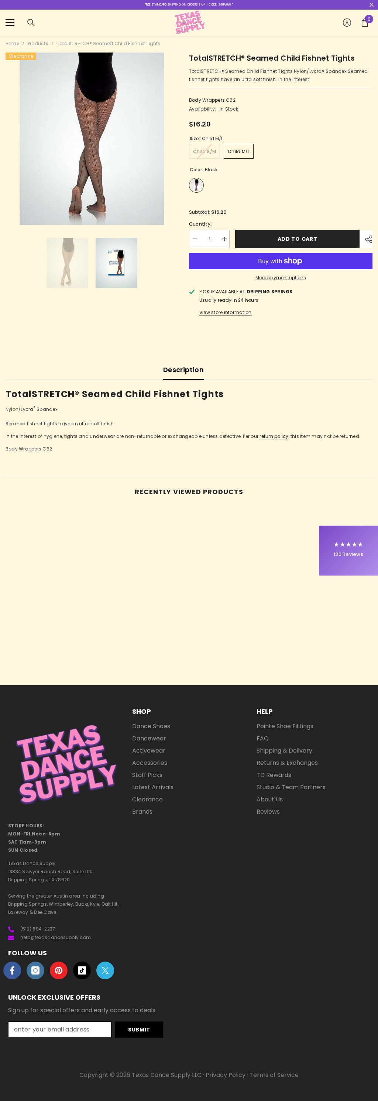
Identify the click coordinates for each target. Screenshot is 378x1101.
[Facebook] (12, 970)
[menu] (10, 22)
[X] (105, 970)
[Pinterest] (59, 970)
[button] (348, 550)
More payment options (280, 277)
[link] (49, 644)
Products (38, 43)
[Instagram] (35, 970)
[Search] (31, 22)
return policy (274, 436)
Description (183, 369)
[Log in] (347, 22)
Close (371, 5)
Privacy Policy (225, 1075)
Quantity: (200, 224)
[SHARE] (366, 239)
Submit (139, 1029)
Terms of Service (274, 1075)
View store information (225, 312)
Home (12, 43)
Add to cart (297, 239)
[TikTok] (82, 970)
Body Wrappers (207, 100)
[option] (92, 139)
